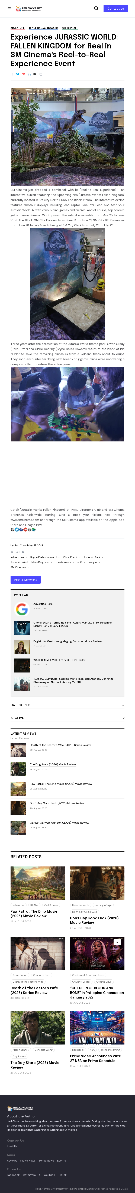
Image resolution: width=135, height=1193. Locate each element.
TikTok (62, 1175)
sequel (93, 562)
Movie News (28, 1160)
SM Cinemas (18, 567)
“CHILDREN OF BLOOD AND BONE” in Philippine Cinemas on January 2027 (97, 992)
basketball (78, 1049)
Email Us (12, 1146)
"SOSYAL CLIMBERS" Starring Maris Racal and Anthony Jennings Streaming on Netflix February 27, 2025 (73, 680)
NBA (92, 1049)
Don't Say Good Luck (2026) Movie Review (57, 803)
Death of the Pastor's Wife (28, 981)
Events (61, 1160)
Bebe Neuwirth (80, 905)
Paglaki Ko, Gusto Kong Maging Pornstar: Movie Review (67, 641)
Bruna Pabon (20, 975)
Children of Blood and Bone (88, 975)
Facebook (13, 1175)
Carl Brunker (51, 905)
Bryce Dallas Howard (43, 28)
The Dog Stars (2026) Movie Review (53, 764)
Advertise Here (43, 604)
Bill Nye (34, 905)
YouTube (49, 1175)
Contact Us (116, 8)
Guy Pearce (19, 1056)
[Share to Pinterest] (23, 74)
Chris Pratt (70, 28)
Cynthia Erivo (104, 981)
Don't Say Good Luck (84, 911)
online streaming (110, 1049)
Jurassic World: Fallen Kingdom (30, 562)
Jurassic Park (91, 557)
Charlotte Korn (41, 975)
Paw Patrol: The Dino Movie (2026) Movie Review (61, 784)
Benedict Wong (44, 1049)
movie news (63, 562)
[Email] (34, 74)
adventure (18, 28)
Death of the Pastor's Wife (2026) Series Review (60, 745)
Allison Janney (21, 1049)
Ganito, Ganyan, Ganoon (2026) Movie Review (59, 822)
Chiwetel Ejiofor (81, 981)
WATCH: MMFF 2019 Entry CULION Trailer (59, 660)
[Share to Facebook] (12, 74)
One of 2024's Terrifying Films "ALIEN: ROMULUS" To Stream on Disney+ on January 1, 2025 (72, 624)
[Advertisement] (67, 472)
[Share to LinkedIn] (29, 74)
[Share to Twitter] (17, 74)
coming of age (103, 905)
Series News (46, 1160)
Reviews (12, 1160)
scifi (79, 562)
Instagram (29, 1175)
